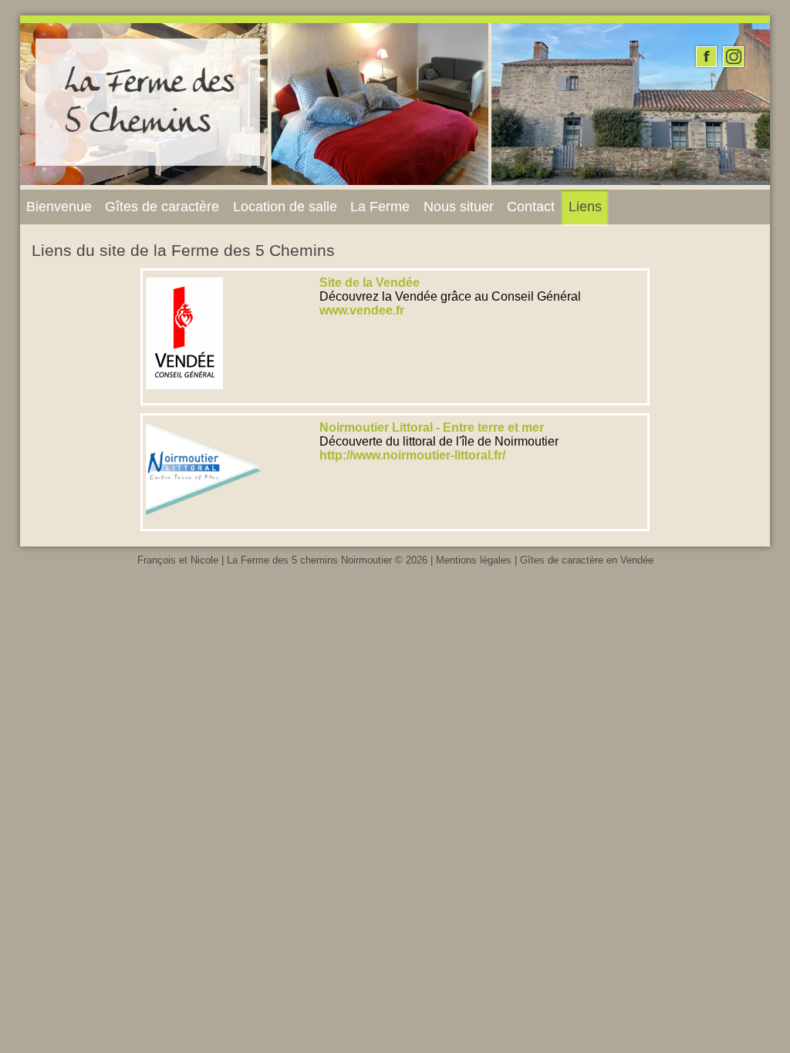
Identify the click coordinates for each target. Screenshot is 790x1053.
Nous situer (459, 206)
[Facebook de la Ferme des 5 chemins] (706, 56)
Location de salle (285, 206)
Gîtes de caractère (162, 206)
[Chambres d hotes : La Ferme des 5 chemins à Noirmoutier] (148, 161)
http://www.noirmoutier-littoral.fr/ (412, 455)
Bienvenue (59, 206)
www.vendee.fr (361, 310)
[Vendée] (184, 394)
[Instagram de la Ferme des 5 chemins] (733, 56)
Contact (531, 206)
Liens (585, 206)
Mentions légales (473, 560)
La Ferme (380, 206)
